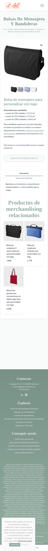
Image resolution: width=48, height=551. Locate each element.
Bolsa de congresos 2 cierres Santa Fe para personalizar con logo (13, 251)
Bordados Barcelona (29, 474)
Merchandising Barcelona (35, 511)
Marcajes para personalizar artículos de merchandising (24, 419)
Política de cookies (25, 541)
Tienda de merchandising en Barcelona (24, 409)
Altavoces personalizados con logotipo (22, 468)
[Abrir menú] (42, 5)
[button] (41, 45)
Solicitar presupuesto (24, 158)
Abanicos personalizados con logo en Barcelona (20, 464)
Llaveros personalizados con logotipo (24, 508)
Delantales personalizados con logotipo (20, 477)
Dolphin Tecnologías (37, 536)
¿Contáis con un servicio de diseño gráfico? (24, 446)
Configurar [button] (24, 544)
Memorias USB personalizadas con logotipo (32, 510)
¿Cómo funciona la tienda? (24, 439)
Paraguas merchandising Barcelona (20, 515)
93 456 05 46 (24, 389)
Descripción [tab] (24, 173)
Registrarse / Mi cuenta (24, 426)
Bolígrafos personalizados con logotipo (32, 470)
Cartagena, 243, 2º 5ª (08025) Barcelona (24, 384)
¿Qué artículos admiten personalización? (24, 442)
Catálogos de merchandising (24, 412)
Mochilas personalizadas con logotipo (15, 511)
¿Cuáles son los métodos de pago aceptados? (24, 449)
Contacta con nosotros (24, 422)
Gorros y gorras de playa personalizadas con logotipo (28, 479)
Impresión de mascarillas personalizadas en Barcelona (21, 504)
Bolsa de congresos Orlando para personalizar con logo (34, 251)
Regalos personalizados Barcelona (20, 517)
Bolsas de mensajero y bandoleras (24, 21)
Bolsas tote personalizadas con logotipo (15, 472)
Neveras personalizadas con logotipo (15, 513)
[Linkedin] (22, 395)
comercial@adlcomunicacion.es (24, 387)
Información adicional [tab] (24, 178)
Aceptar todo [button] (15, 544)
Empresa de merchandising (24, 415)
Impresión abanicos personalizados (13, 481)
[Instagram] (26, 395)
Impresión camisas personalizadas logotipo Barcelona (20, 485)
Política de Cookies (38, 543)
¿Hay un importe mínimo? (24, 453)
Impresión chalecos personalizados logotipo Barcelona (27, 483)
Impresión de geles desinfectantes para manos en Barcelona (27, 502)
